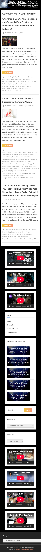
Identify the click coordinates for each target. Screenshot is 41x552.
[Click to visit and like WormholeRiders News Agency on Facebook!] (18, 389)
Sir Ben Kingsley (8, 171)
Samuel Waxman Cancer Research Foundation (24, 168)
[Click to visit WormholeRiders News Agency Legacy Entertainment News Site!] (18, 377)
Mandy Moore (26, 86)
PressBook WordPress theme (24, 549)
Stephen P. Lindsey (8, 91)
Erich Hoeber (6, 232)
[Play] (10, 264)
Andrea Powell (17, 77)
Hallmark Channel (30, 81)
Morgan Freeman (7, 236)
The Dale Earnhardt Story (10, 173)
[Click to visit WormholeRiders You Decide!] (18, 354)
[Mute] (28, 264)
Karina (21, 105)
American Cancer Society (20, 154)
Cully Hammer (23, 229)
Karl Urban (15, 234)
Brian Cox (8, 229)
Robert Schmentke (8, 239)
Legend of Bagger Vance (29, 164)
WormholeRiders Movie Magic (15, 3)
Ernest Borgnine (16, 232)
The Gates (22, 173)
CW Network (6, 161)
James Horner (6, 234)
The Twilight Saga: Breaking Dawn (13, 175)
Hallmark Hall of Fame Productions (13, 84)
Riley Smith (25, 88)
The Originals (30, 173)
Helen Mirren (26, 232)
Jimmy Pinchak (16, 164)
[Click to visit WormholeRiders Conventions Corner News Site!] (18, 366)
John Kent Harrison (8, 86)
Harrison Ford (6, 164)
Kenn (21, 32)
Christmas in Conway (8, 81)
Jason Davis (28, 84)
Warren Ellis (32, 239)
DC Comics (32, 229)
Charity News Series (8, 159)
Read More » (8, 72)
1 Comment (29, 106)
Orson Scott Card (30, 166)
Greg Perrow (20, 81)
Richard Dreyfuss (22, 236)
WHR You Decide (27, 178)
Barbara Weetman (16, 79)
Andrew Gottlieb (28, 77)
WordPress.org (12, 333)
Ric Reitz (18, 88)
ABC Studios (8, 77)
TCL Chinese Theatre (20, 171)
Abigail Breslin (6, 154)
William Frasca (19, 91)
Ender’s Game (15, 161)
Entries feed (11, 325)
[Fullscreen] (31, 264)
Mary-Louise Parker (8, 88)
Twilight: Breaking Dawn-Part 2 (12, 178)
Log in (9, 321)
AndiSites (31, 154)
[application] (20, 258)
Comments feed (12, 329)
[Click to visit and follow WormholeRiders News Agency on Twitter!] (18, 401)
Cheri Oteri (26, 79)
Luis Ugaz (18, 86)
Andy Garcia (6, 79)
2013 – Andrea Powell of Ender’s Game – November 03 (19, 152)
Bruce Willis (14, 229)
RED (15, 236)
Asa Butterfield (25, 157)
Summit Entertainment (22, 239)
